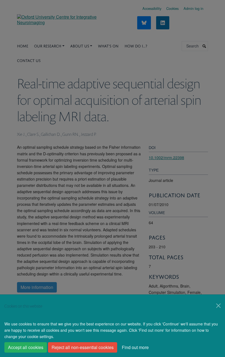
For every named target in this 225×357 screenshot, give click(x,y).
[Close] (218, 305)
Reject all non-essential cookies (83, 347)
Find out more (135, 347)
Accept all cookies (25, 347)
